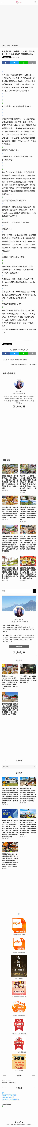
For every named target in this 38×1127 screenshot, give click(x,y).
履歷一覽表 (19, 646)
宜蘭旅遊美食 (7, 57)
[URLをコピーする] (32, 62)
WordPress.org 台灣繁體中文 (10, 1099)
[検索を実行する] (34, 591)
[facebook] (17, 406)
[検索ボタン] (35, 2)
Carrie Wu (19, 391)
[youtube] (24, 406)
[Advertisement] (19, 25)
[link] (14, 406)
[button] (6, 62)
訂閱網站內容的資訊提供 (9, 1095)
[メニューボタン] (2, 2)
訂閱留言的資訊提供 (8, 1097)
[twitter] (20, 406)
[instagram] (20, 652)
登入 (3, 1093)
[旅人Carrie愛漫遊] (19, 2)
